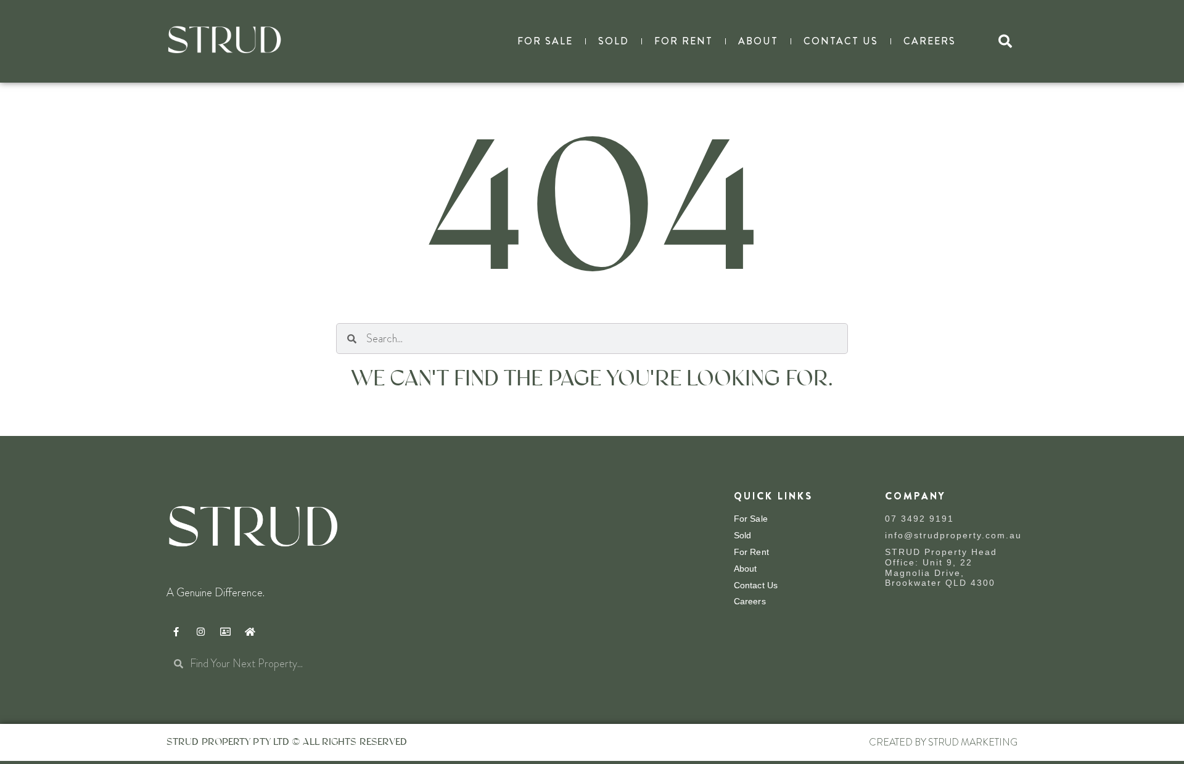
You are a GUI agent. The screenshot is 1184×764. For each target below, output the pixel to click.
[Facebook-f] (175, 631)
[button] (1005, 41)
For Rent (683, 41)
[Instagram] (200, 631)
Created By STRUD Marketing (943, 742)
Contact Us (841, 41)
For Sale (545, 41)
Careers (929, 41)
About (758, 41)
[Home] (249, 631)
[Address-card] (225, 631)
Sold (613, 41)
